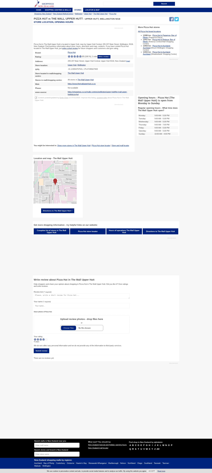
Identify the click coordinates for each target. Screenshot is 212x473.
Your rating (38, 336)
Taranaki (157, 463)
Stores (77, 10)
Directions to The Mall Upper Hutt (160, 231)
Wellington (46, 466)
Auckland (38, 463)
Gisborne (70, 463)
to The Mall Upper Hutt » (57, 211)
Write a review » (104, 57)
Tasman (165, 463)
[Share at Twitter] (176, 19)
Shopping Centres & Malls (58, 10)
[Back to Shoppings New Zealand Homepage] (68, 4)
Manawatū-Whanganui (97, 463)
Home (38, 10)
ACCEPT (152, 471)
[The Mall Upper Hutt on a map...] (55, 203)
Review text (42, 292)
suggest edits (102, 98)
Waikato (37, 466)
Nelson (123, 463)
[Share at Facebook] (171, 19)
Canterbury (60, 463)
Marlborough (113, 463)
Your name (42, 302)
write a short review (70, 48)
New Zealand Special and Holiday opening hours (107, 445)
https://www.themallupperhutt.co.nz (82, 84)
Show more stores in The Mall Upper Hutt (73, 145)
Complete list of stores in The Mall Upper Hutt (51, 231)
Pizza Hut (72, 52)
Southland (148, 463)
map (128, 61)
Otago (139, 463)
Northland (131, 463)
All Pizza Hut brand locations (149, 31)
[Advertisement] (78, 35)
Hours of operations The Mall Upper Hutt (124, 231)
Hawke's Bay (81, 463)
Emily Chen (64, 98)
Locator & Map (92, 10)
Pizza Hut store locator (101, 145)
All (158, 449)
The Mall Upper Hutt (76, 73)
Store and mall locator (120, 145)
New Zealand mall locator (98, 448)
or (81, 321)
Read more (161, 471)
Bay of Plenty (49, 463)
